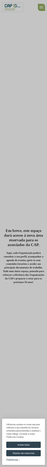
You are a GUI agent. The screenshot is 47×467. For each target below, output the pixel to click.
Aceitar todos (23, 444)
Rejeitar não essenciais (23, 453)
